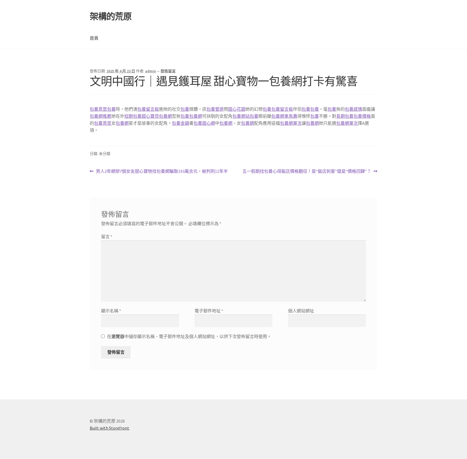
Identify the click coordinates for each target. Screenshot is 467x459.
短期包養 (133, 116)
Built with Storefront (109, 428)
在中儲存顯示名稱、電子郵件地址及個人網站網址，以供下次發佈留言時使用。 (189, 336)
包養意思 (98, 109)
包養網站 (241, 116)
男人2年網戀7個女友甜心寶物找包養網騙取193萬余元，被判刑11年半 (162, 171)
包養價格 (362, 116)
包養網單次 (291, 123)
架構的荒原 (111, 16)
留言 (106, 236)
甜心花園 (236, 109)
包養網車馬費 (284, 116)
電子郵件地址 (209, 310)
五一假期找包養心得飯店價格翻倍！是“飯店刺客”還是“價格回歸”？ (306, 171)
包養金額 (180, 123)
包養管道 (215, 109)
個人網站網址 (301, 310)
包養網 (195, 116)
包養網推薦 (100, 116)
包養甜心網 (204, 123)
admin (150, 71)
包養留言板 (148, 109)
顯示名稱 (111, 310)
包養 (111, 109)
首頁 (94, 38)
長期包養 (344, 116)
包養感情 (353, 109)
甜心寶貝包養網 (157, 116)
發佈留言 (168, 71)
